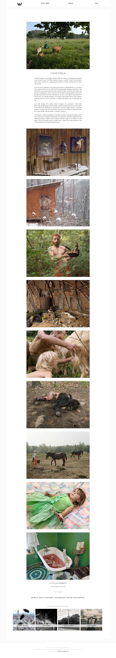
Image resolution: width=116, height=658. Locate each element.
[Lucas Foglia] (58, 45)
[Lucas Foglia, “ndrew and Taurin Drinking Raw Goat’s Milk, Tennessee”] (58, 377)
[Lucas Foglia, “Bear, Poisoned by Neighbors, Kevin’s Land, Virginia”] (58, 428)
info (96, 3)
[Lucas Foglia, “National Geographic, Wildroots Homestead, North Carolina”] (58, 327)
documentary (60, 597)
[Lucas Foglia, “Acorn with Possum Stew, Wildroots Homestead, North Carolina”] (58, 276)
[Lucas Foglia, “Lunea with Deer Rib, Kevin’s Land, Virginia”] (58, 529)
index (45, 3)
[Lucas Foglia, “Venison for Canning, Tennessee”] (58, 579)
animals (34, 597)
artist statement (46, 597)
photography (79, 597)
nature (70, 597)
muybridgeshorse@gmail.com (62, 651)
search (70, 3)
